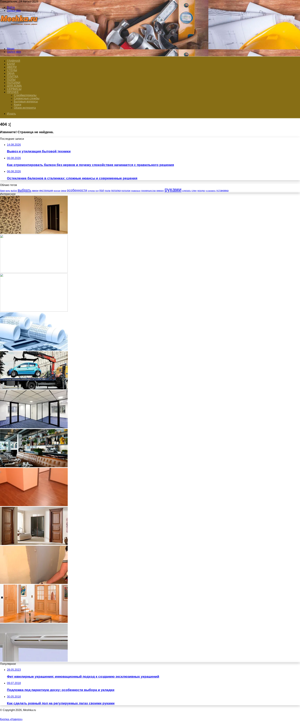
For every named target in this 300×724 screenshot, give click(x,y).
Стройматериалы (25, 95)
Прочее (13, 92)
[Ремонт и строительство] (19, 42)
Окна (11, 73)
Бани (11, 64)
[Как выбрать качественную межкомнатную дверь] (34, 544)
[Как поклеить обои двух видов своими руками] (34, 232)
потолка (116, 190)
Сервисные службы (26, 98)
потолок (125, 190)
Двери (12, 67)
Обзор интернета (25, 107)
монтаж (57, 191)
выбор (14, 191)
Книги (17, 104)
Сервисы (14, 89)
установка (222, 190)
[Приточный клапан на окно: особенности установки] (34, 660)
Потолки (13, 82)
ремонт (160, 190)
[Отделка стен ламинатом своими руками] (34, 505)
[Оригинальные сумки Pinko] (34, 271)
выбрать (24, 190)
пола (107, 190)
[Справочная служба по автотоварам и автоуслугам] (34, 310)
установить (211, 191)
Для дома (14, 85)
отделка (91, 191)
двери (35, 190)
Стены (12, 70)
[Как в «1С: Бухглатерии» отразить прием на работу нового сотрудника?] (34, 349)
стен (194, 190)
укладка (201, 191)
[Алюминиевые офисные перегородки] (34, 427)
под (97, 191)
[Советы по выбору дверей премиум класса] (34, 621)
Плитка (12, 76)
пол (101, 190)
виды (8, 191)
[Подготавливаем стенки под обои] (34, 582)
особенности (77, 190)
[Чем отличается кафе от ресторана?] (34, 466)
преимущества (148, 190)
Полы (11, 79)
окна (63, 190)
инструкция (46, 190)
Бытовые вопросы (26, 101)
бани (2, 190)
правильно (135, 191)
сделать (186, 190)
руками (173, 189)
